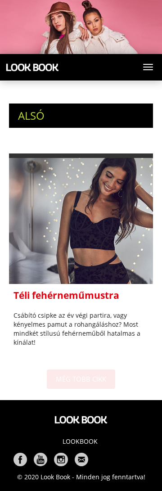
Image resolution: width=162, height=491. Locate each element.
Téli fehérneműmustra (66, 295)
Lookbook (80, 441)
